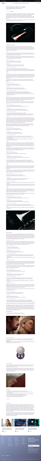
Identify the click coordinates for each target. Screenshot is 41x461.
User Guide (16, 444)
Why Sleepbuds (10, 440)
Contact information (19, 459)
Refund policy (27, 459)
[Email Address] (38, 446)
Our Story (3, 439)
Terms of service (23, 459)
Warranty (34, 459)
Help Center (23, 439)
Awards (2, 440)
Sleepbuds (9, 439)
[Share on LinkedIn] (12, 11)
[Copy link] (10, 11)
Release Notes (17, 445)
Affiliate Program (17, 440)
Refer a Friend (16, 439)
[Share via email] (9, 11)
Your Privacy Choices (37, 459)
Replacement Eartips (10, 445)
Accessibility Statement (23, 443)
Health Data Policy (30, 459)
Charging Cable (10, 444)
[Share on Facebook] (11, 11)
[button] (33, 1)
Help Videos (23, 440)
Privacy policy (15, 459)
